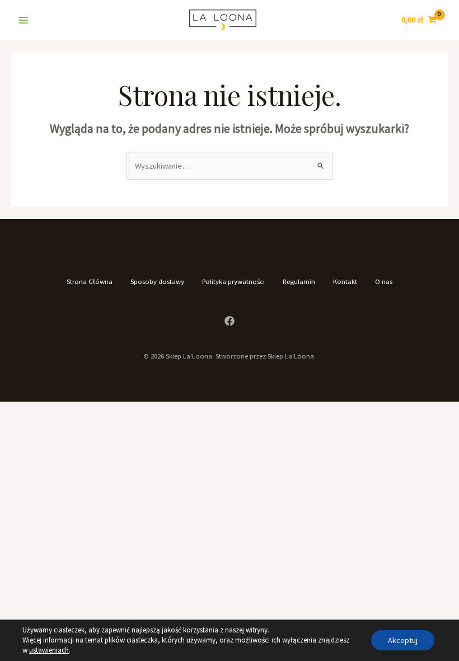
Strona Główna (90, 281)
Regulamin (299, 281)
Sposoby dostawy (157, 281)
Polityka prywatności (233, 281)
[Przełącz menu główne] (23, 19)
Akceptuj (403, 640)
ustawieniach (49, 650)
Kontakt (345, 281)
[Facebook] (229, 321)
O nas (383, 281)
